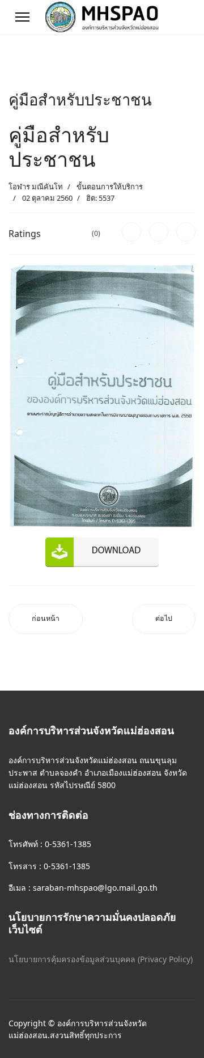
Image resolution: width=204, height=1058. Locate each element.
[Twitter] (158, 232)
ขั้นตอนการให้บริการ (109, 186)
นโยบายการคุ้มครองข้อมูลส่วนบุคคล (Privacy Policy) (100, 959)
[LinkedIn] (186, 232)
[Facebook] (131, 232)
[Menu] (22, 17)
